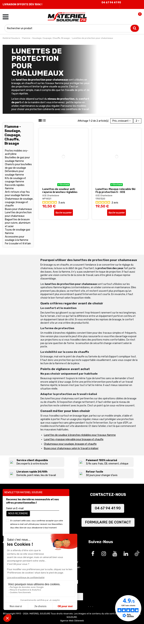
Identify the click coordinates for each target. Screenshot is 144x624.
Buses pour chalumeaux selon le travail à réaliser (71, 448)
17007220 (100, 198)
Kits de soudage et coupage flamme (15, 180)
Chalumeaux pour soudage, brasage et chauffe (70, 444)
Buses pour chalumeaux (18, 209)
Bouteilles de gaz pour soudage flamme (17, 159)
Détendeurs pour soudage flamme (14, 173)
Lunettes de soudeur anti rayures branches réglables (59, 191)
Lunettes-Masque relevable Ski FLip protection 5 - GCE (115, 191)
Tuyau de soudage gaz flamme (17, 231)
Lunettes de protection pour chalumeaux (18, 214)
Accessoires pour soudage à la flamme (16, 238)
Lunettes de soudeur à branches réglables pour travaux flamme (80, 435)
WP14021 (46, 198)
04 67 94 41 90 (111, 2)
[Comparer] (65, 184)
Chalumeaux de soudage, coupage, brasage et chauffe (19, 202)
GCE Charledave (50, 195)
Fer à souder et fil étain (18, 243)
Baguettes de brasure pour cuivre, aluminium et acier (17, 223)
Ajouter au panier (63, 212)
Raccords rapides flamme (14, 187)
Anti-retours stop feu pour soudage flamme (17, 193)
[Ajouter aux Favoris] (60, 184)
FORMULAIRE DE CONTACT (108, 522)
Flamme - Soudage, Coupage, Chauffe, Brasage (13, 135)
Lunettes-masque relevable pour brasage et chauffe (73, 439)
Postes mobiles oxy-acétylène (16, 152)
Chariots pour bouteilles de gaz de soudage (18, 166)
